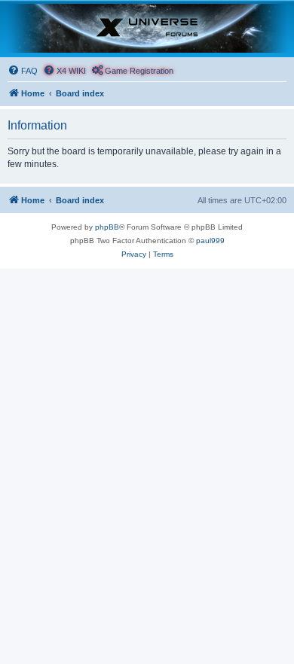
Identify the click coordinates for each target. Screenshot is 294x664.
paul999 (210, 240)
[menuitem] (23, 71)
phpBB (107, 227)
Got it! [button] (85, 637)
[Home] (147, 28)
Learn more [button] (54, 598)
